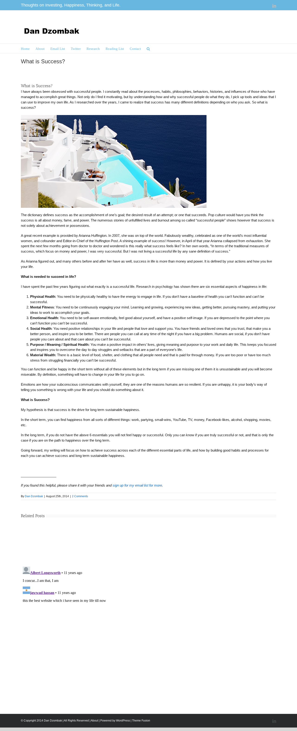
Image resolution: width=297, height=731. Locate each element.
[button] (148, 48)
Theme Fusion (141, 720)
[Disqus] (148, 623)
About (94, 720)
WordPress (123, 720)
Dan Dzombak (34, 496)
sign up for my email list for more (137, 485)
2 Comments (80, 496)
